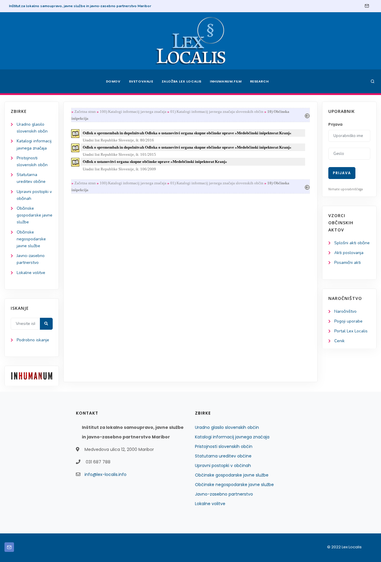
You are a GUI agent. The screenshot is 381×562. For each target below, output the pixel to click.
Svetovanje (141, 81)
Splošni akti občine (352, 243)
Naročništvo (345, 311)
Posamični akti (347, 262)
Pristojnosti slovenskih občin (223, 446)
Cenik (339, 341)
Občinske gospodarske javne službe (34, 215)
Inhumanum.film (225, 81)
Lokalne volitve (31, 272)
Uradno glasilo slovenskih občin (227, 427)
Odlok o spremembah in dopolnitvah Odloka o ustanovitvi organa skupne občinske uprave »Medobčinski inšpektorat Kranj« (187, 133)
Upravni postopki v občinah (223, 465)
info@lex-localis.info (106, 474)
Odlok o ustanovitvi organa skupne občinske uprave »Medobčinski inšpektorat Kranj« (155, 161)
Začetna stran (85, 111)
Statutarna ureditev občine (223, 456)
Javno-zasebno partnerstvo (224, 494)
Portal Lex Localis (351, 331)
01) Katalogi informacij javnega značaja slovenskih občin (216, 111)
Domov (113, 81)
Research (259, 81)
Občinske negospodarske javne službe (31, 239)
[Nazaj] (307, 115)
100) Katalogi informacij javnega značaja (133, 111)
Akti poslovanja (348, 253)
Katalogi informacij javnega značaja (232, 437)
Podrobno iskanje (33, 340)
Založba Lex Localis (182, 81)
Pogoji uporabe (348, 321)
